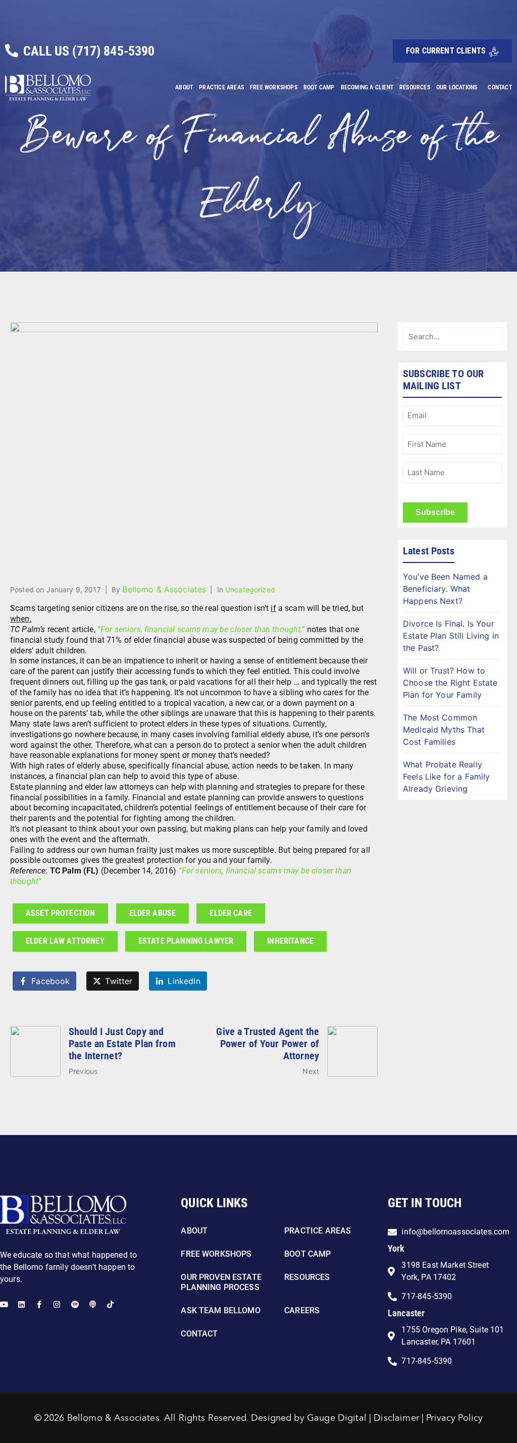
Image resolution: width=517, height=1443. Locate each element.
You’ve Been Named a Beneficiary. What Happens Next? (445, 589)
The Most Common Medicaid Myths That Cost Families (444, 729)
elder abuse (152, 913)
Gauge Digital (337, 1418)
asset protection (60, 913)
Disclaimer (396, 1418)
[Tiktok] (110, 1304)
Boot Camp (319, 87)
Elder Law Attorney (65, 941)
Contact (499, 87)
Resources (414, 87)
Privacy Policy (454, 1418)
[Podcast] (92, 1304)
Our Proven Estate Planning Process (221, 1282)
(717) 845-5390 (113, 51)
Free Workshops (273, 87)
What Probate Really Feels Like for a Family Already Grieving (446, 776)
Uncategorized (250, 589)
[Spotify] (75, 1304)
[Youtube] (4, 1304)
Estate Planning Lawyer (185, 941)
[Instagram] (57, 1304)
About (184, 87)
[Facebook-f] (39, 1304)
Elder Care (231, 913)
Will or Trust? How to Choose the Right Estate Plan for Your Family (450, 682)
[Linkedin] (21, 1304)
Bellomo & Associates (164, 589)
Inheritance (290, 941)
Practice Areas (221, 87)
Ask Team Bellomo (220, 1310)
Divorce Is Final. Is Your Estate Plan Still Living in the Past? (451, 636)
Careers (302, 1310)
